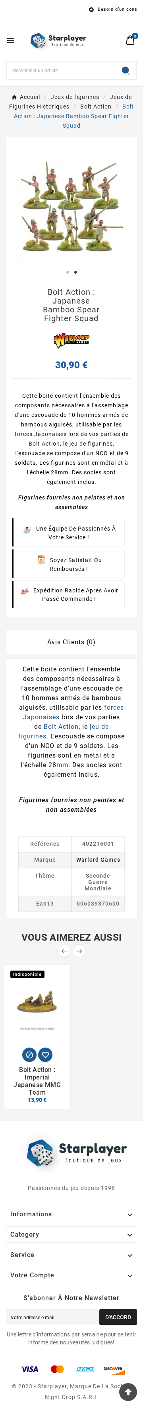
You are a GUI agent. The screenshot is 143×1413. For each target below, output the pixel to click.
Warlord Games (98, 859)
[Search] (126, 70)
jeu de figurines (91, 443)
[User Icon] (115, 40)
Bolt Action (44, 443)
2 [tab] (75, 272)
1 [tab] (68, 272)
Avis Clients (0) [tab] (71, 642)
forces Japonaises (41, 434)
